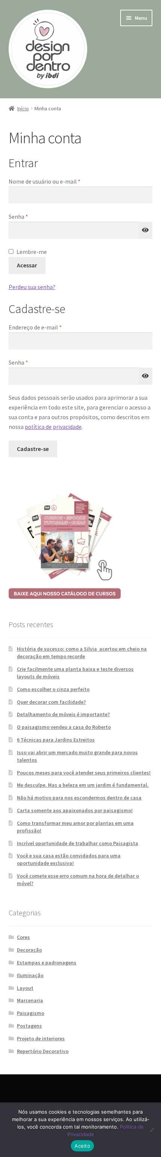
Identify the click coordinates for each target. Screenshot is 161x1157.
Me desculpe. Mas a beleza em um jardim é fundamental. (83, 785)
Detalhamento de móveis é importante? (63, 714)
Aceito (82, 1146)
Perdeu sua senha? (32, 287)
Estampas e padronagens (46, 962)
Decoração (29, 949)
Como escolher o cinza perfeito (53, 689)
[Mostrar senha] (146, 230)
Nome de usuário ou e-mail (60, 181)
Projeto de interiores (41, 1038)
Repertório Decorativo (43, 1051)
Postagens (29, 1025)
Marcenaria (30, 1000)
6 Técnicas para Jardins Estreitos (56, 739)
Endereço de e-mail (50, 327)
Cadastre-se (33, 448)
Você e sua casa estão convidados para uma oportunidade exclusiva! (69, 859)
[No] (151, 1129)
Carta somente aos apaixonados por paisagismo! (75, 810)
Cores (23, 937)
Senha (33, 216)
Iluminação (30, 975)
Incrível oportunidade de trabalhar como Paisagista (77, 843)
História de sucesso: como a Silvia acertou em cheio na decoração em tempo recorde (82, 652)
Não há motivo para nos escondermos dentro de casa (79, 797)
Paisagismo (30, 1013)
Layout (25, 988)
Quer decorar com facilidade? (51, 702)
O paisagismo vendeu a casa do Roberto (64, 727)
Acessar (27, 265)
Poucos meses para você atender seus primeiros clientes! (84, 772)
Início (23, 108)
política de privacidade (53, 426)
